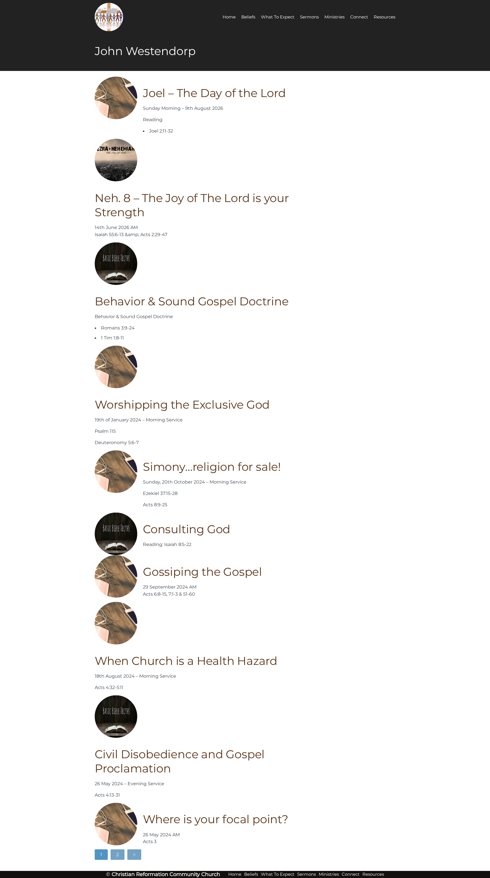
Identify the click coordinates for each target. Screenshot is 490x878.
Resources (384, 17)
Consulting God (186, 529)
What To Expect (277, 17)
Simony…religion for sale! (212, 467)
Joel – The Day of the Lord (214, 93)
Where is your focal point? (215, 819)
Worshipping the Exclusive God (182, 404)
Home (229, 17)
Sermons (309, 17)
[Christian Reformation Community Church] (116, 17)
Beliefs (248, 17)
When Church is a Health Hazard (186, 661)
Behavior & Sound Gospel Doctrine (192, 301)
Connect (359, 17)
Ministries (334, 17)
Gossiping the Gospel (202, 572)
